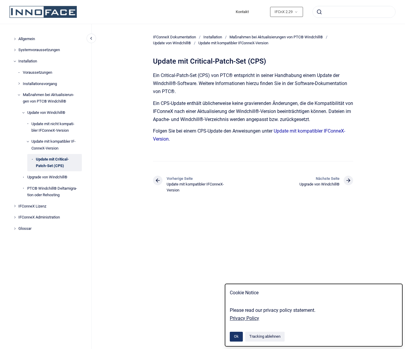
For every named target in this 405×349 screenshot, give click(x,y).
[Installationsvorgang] (19, 83)
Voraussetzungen (37, 72)
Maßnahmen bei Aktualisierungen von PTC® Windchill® (48, 97)
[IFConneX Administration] (14, 217)
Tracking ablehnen (264, 336)
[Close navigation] (91, 38)
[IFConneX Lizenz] (14, 206)
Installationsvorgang (40, 83)
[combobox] (354, 12)
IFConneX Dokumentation (174, 37)
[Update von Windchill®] (23, 112)
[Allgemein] (14, 39)
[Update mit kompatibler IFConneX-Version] (27, 141)
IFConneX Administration (39, 217)
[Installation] (14, 61)
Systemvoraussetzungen (39, 50)
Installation (27, 61)
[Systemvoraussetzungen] (14, 50)
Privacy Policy (244, 318)
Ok (236, 336)
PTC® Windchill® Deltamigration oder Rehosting (52, 191)
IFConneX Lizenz (32, 206)
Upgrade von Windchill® (47, 177)
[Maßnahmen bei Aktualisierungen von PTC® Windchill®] (19, 94)
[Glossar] (14, 228)
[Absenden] (319, 12)
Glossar (24, 228)
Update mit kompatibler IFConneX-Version (53, 144)
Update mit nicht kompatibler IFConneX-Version (52, 127)
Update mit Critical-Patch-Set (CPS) (52, 162)
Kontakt (242, 12)
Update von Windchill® (46, 112)
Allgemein (26, 39)
